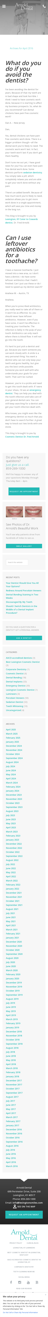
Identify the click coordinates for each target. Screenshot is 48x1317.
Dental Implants (14, 681)
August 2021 (12, 909)
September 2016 (14, 1141)
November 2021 (14, 897)
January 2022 (12, 888)
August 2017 (12, 1096)
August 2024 (12, 762)
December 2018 (14, 1031)
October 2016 (12, 1137)
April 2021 (11, 925)
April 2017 (11, 1113)
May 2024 (11, 774)
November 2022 (14, 848)
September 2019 (14, 994)
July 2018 (10, 1052)
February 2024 (13, 786)
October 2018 (12, 1039)
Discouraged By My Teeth (19, 602)
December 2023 (14, 794)
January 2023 (12, 839)
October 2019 (12, 990)
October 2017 (12, 1088)
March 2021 (12, 929)
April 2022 (11, 876)
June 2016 (11, 1154)
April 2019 (11, 1015)
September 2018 (14, 1043)
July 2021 (10, 913)
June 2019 (11, 1007)
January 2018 (12, 1076)
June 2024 (11, 770)
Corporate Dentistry (16, 669)
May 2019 (11, 1011)
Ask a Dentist (24, 638)
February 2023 (13, 835)
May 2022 (11, 872)
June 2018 (11, 1056)
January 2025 (12, 741)
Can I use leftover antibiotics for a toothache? (21, 249)
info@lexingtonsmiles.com (27, 1202)
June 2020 (11, 966)
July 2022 (10, 864)
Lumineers (11, 693)
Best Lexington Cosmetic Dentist (23, 662)
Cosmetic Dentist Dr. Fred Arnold (22, 436)
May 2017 (11, 1109)
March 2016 (12, 1166)
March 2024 (12, 782)
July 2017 (10, 1100)
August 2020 (12, 958)
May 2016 (11, 1158)
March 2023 (12, 831)
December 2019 (14, 982)
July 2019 (10, 1003)
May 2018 (11, 1060)
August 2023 (12, 811)
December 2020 (14, 941)
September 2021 (14, 905)
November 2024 (14, 750)
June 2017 (11, 1105)
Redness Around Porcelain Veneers (23, 590)
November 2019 (14, 986)
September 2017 (14, 1092)
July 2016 (10, 1149)
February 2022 (13, 884)
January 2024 (12, 790)
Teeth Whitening (14, 706)
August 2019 (12, 999)
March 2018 (12, 1068)
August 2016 (12, 1145)
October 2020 (12, 950)
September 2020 (14, 954)
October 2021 (12, 901)
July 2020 (10, 962)
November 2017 (14, 1084)
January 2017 (12, 1125)
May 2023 (11, 823)
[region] (24, 1305)
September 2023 (14, 807)
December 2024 (14, 745)
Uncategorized (13, 710)
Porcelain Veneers (15, 698)
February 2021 (13, 933)
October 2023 (12, 803)
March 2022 (12, 880)
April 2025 (11, 729)
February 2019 (13, 1023)
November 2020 (14, 945)
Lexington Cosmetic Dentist (20, 689)
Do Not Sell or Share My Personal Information (20, 1312)
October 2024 (12, 754)
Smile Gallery (24, 546)
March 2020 (12, 970)
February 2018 (13, 1072)
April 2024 (11, 778)
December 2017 (14, 1080)
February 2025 (13, 737)
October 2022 (12, 852)
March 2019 (12, 1019)
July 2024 (10, 766)
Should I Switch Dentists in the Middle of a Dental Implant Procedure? (21, 609)
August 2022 (12, 860)
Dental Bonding (14, 677)
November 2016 (14, 1133)
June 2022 (11, 868)
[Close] (45, 1294)
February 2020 (13, 974)
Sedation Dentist (14, 702)
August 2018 (12, 1047)
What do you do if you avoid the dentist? (23, 71)
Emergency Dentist (16, 685)
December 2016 (14, 1129)
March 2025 (12, 733)
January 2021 (12, 937)
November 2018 (14, 1035)
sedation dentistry (32, 172)
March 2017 (12, 1117)
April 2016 (11, 1162)
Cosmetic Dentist (15, 673)
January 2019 (12, 1027)
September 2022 (14, 856)
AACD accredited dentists (19, 657)
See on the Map (26, 1206)
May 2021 (11, 921)
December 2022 (14, 843)
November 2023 (14, 799)
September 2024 (14, 758)
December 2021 (14, 892)
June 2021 (11, 917)
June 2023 (11, 819)
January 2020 (12, 978)
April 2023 (11, 827)
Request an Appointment (24, 491)
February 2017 (13, 1121)
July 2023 (10, 815)
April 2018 (11, 1064)
